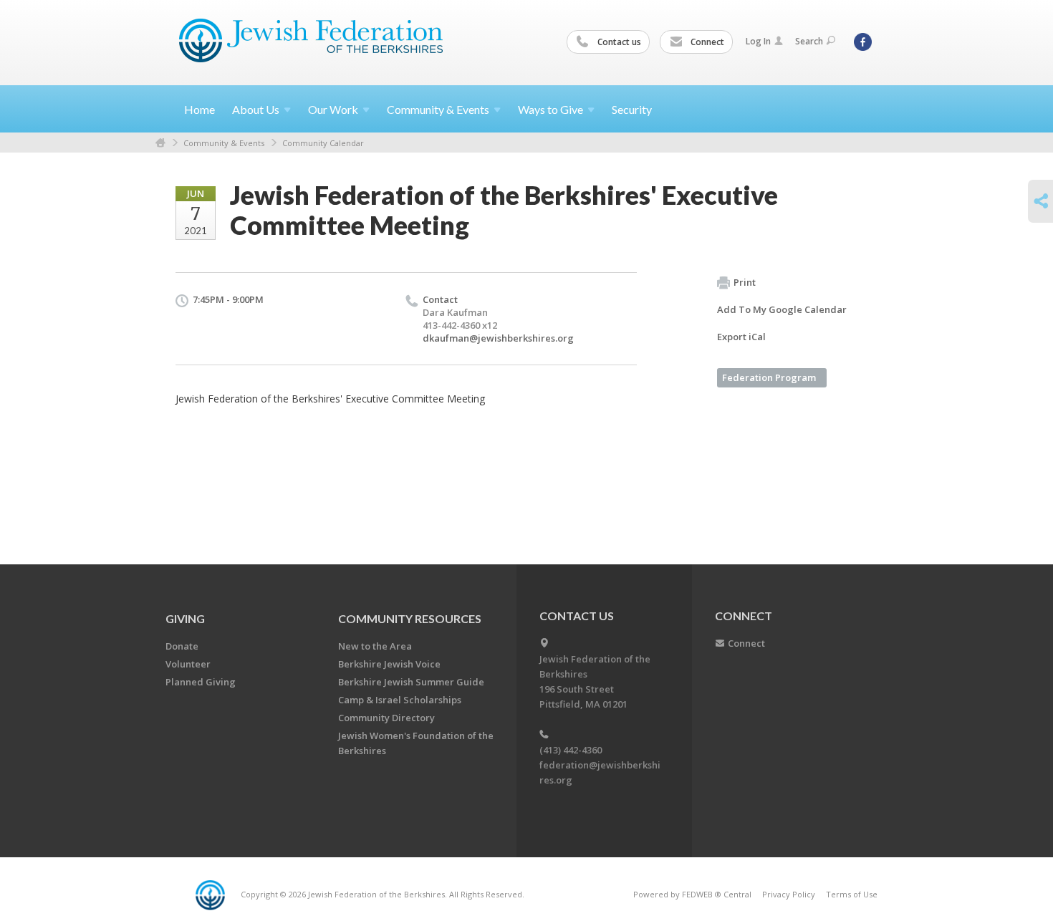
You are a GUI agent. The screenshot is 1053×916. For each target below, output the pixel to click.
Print (745, 282)
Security (632, 109)
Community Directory (386, 717)
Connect (706, 42)
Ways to (550, 109)
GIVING (185, 618)
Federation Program (769, 377)
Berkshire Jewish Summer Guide (411, 681)
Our (333, 109)
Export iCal (741, 336)
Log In (758, 41)
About (255, 109)
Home (199, 109)
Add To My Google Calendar (782, 309)
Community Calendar (323, 143)
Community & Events (223, 143)
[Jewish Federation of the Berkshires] (311, 40)
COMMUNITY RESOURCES (409, 618)
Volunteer (188, 663)
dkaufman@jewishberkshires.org (498, 338)
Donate (181, 646)
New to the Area (375, 646)
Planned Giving (200, 681)
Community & (438, 109)
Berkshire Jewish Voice (389, 663)
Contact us (618, 42)
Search (809, 41)
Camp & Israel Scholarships (399, 699)
